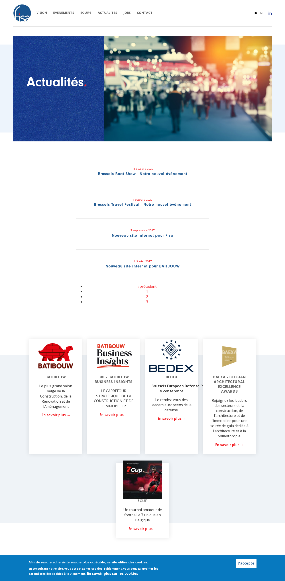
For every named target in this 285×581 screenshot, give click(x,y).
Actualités (107, 12)
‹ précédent (147, 286)
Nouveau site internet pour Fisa (142, 235)
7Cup (142, 501)
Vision (42, 12)
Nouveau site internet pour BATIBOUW (143, 266)
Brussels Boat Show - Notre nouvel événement (142, 173)
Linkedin (270, 13)
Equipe (86, 12)
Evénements (63, 12)
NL (262, 13)
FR (255, 13)
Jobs (127, 12)
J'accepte (246, 563)
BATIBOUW (55, 377)
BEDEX (171, 377)
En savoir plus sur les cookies (112, 573)
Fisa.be (22, 13)
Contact (145, 12)
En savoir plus (54, 414)
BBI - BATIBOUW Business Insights (113, 379)
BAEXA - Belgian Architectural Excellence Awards (229, 384)
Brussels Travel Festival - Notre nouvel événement (142, 204)
